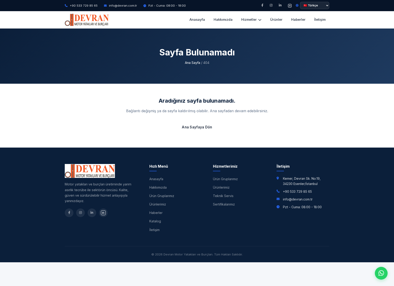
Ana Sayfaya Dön (197, 127)
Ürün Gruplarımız (161, 196)
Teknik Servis (223, 196)
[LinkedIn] (280, 5)
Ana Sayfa (192, 63)
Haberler (298, 20)
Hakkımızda (223, 20)
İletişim (320, 20)
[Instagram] (271, 5)
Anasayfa (197, 20)
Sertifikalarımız (224, 204)
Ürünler (276, 20)
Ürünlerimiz (157, 204)
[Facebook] (262, 5)
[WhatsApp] (381, 273)
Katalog (155, 221)
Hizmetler (249, 20)
